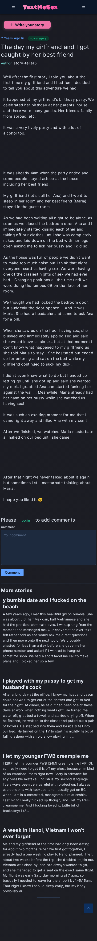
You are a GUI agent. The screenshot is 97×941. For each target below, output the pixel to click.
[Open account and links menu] (84, 7)
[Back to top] (88, 908)
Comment (8, 527)
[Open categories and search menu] (13, 7)
